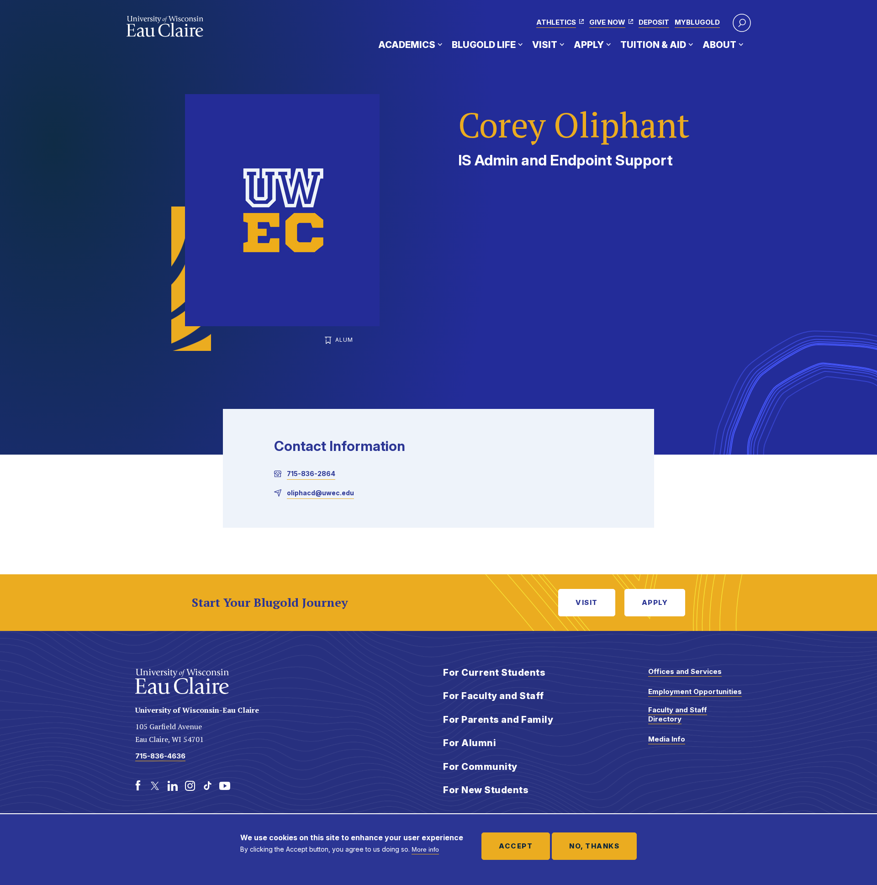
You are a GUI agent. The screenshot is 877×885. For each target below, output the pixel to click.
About (719, 44)
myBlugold (697, 22)
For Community (480, 766)
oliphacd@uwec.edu (320, 493)
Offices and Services (685, 671)
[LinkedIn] (172, 786)
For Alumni (469, 742)
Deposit (654, 22)
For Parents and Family (498, 719)
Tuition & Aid (653, 44)
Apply (589, 44)
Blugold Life (484, 44)
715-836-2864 (311, 473)
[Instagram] (190, 786)
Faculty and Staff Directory (677, 714)
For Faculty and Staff (493, 695)
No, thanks (594, 846)
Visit (544, 44)
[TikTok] (207, 786)
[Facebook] (138, 786)
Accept (516, 846)
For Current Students (494, 672)
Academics (406, 44)
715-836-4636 (160, 756)
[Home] (165, 26)
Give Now (607, 22)
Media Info (666, 739)
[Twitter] (155, 786)
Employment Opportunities (695, 691)
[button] (742, 23)
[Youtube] (224, 786)
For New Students (485, 789)
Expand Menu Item (439, 44)
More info (425, 849)
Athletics (556, 22)
